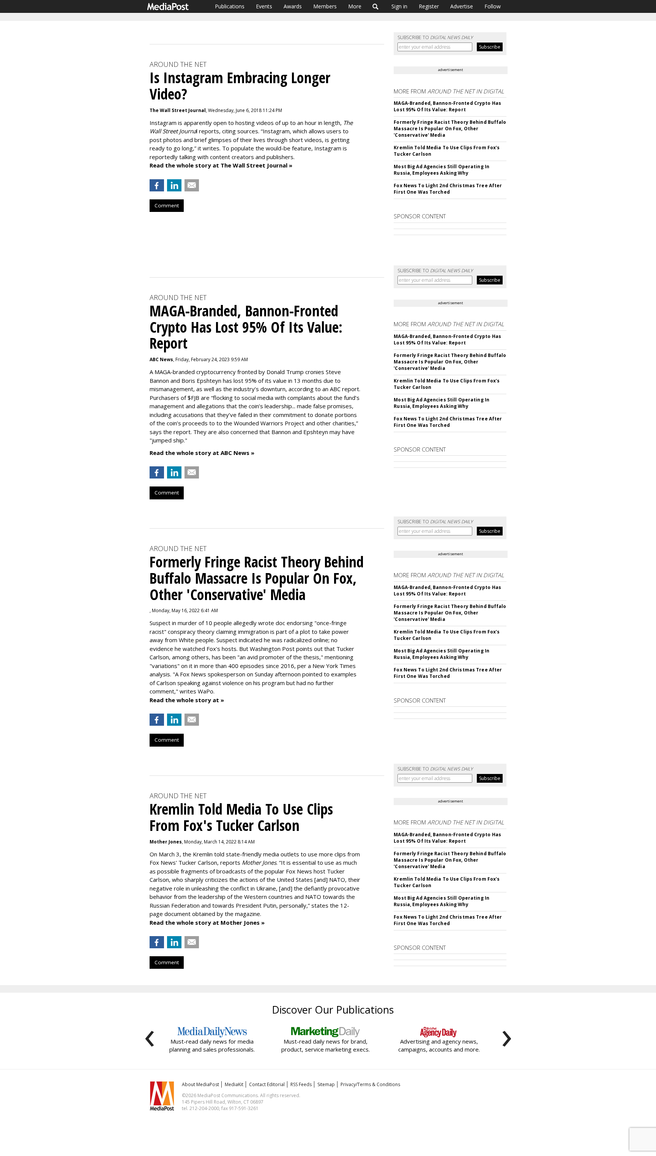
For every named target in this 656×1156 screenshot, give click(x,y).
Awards (293, 6)
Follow (492, 6)
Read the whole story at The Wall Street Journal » (221, 165)
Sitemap (326, 1084)
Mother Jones (166, 842)
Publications (229, 6)
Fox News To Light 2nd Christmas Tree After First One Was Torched (448, 188)
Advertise (461, 6)
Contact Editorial (267, 1084)
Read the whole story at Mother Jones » (207, 922)
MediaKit (234, 1084)
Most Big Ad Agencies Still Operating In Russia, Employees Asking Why (441, 169)
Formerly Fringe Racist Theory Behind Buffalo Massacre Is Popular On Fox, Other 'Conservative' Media (450, 128)
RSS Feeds (301, 1084)
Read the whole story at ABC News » (202, 452)
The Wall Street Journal (178, 110)
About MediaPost (200, 1084)
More (354, 6)
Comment (167, 205)
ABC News (161, 359)
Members (325, 6)
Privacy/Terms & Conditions (370, 1084)
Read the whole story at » (187, 700)
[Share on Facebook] (157, 185)
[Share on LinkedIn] (174, 185)
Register (429, 6)
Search (375, 6)
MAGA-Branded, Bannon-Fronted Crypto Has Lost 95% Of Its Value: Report (447, 106)
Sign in (399, 6)
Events (264, 6)
